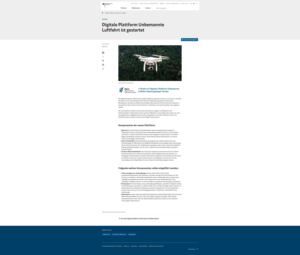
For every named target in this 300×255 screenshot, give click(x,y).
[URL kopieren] (103, 70)
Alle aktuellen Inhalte (190, 39)
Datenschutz (134, 246)
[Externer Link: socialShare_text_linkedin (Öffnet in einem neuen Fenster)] (103, 62)
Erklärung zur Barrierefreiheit (156, 246)
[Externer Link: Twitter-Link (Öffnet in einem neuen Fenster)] (103, 58)
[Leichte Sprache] (193, 3)
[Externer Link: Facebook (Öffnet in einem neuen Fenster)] (103, 54)
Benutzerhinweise (143, 246)
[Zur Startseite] (102, 13)
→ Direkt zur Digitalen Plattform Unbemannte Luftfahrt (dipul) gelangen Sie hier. (158, 90)
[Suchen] (157, 8)
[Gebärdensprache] (191, 3)
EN (196, 3)
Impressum (126, 246)
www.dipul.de (171, 99)
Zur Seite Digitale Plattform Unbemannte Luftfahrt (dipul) (140, 218)
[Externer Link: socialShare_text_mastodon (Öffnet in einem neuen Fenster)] (103, 66)
